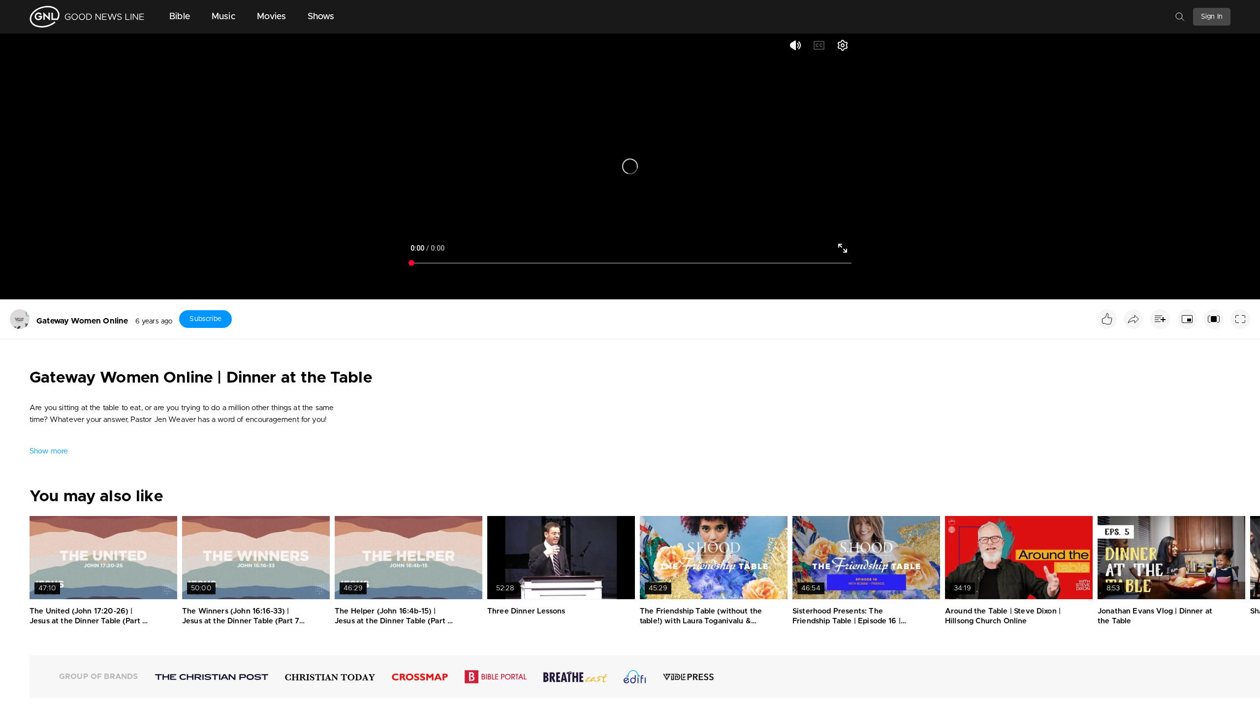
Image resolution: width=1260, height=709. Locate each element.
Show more (49, 451)
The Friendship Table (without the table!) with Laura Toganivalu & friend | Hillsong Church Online (701, 621)
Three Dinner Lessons (526, 611)
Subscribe (205, 319)
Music (223, 16)
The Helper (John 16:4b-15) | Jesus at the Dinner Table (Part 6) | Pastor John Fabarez (395, 621)
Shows (321, 16)
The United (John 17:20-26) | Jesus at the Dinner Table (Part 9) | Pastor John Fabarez (90, 621)
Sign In (1212, 16)
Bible (179, 16)
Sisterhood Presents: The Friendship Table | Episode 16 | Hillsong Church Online (846, 621)
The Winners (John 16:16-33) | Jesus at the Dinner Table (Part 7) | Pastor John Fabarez (242, 621)
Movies (271, 16)
